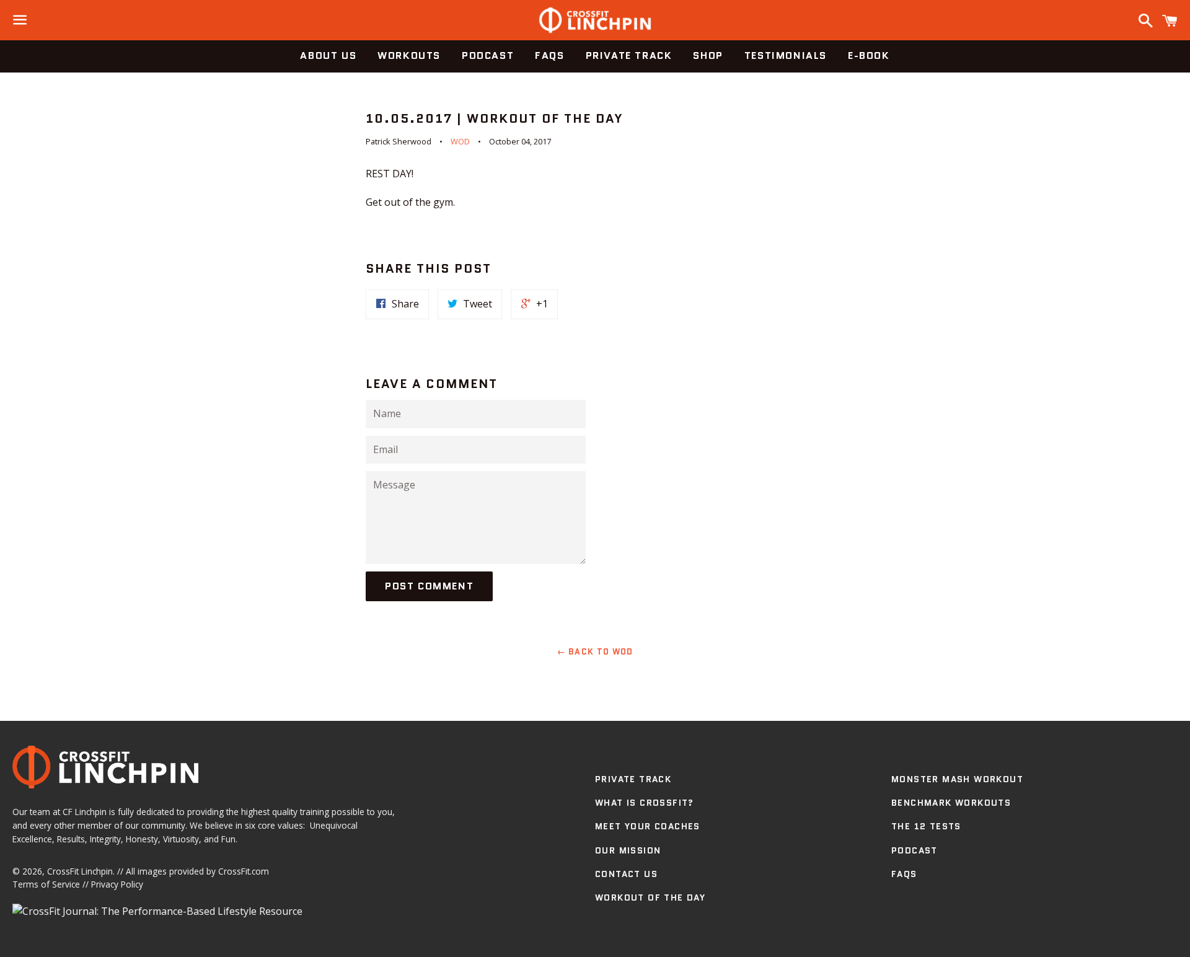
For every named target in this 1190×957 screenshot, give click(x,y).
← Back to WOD (595, 652)
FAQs (549, 55)
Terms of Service (46, 884)
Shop (708, 55)
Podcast (488, 55)
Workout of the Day (650, 897)
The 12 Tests (926, 826)
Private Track (629, 55)
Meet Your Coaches (647, 826)
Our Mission (628, 850)
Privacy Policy (117, 884)
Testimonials (785, 55)
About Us (328, 55)
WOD (460, 141)
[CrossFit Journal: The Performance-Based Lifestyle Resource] (157, 911)
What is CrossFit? (644, 802)
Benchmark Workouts (951, 802)
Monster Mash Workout (957, 779)
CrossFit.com (243, 871)
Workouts (409, 55)
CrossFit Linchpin (80, 871)
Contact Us (626, 874)
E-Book (869, 55)
